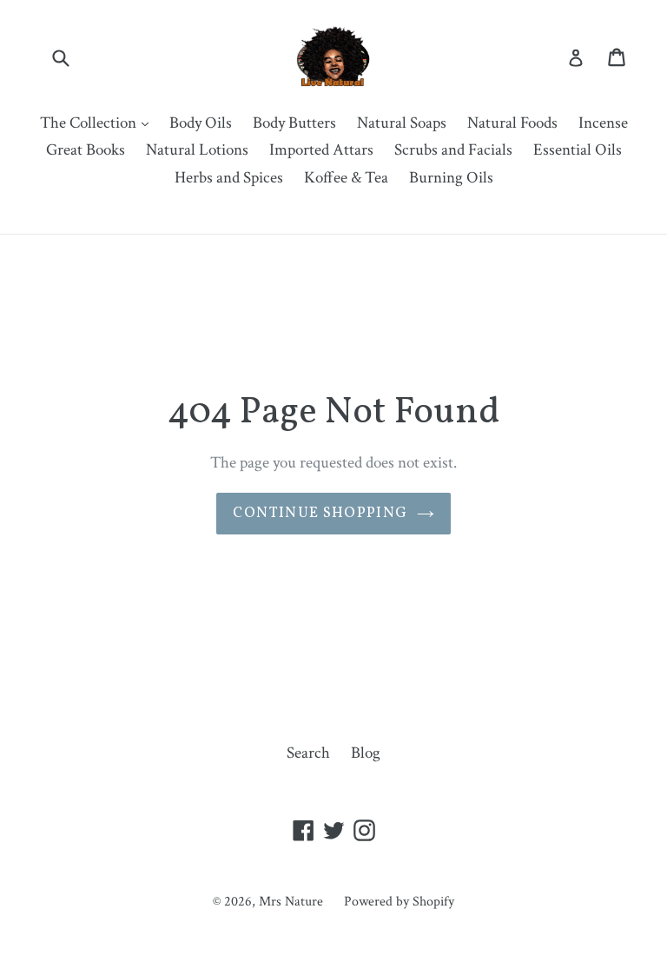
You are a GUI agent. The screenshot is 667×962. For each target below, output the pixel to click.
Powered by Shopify (399, 901)
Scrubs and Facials (453, 150)
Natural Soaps (401, 123)
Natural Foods (512, 123)
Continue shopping (320, 513)
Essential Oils (577, 150)
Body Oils (200, 123)
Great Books (85, 150)
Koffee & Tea (346, 178)
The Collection (98, 122)
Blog (365, 753)
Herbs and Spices (229, 178)
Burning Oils (451, 178)
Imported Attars (321, 150)
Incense (603, 123)
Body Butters (294, 123)
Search (308, 753)
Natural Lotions (197, 150)
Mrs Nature (293, 901)
